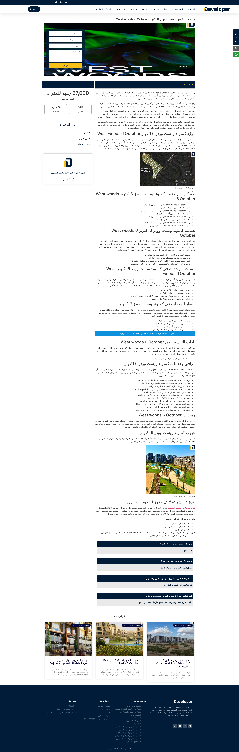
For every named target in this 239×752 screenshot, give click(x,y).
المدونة (145, 9)
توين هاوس (83, 138)
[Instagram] (175, 726)
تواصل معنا (120, 9)
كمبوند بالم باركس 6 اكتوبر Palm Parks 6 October (121, 662)
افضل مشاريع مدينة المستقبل (128, 726)
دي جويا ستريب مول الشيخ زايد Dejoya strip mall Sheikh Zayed (69, 662)
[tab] (68, 132)
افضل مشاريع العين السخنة (129, 732)
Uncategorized (134, 741)
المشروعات (178, 9)
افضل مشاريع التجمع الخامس (128, 738)
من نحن (133, 9)
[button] (98, 85)
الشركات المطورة (103, 9)
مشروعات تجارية (160, 9)
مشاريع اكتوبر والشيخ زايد (130, 712)
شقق (86, 132)
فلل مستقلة (83, 144)
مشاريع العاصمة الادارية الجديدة (128, 709)
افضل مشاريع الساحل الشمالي (128, 735)
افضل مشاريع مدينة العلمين (129, 729)
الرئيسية (191, 9)
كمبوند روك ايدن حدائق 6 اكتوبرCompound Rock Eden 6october (173, 663)
